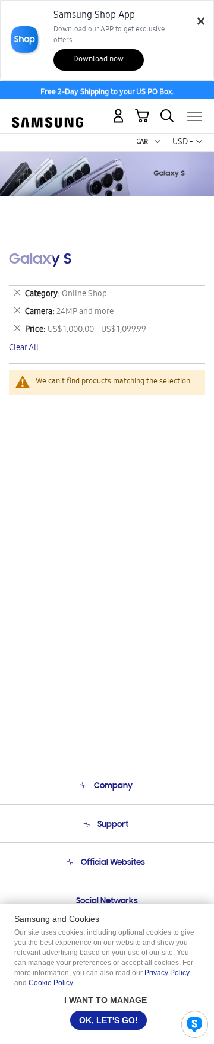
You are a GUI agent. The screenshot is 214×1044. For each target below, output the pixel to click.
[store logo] (47, 112)
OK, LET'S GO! (108, 1020)
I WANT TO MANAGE (105, 1000)
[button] (157, 141)
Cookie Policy (51, 983)
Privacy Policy (167, 973)
